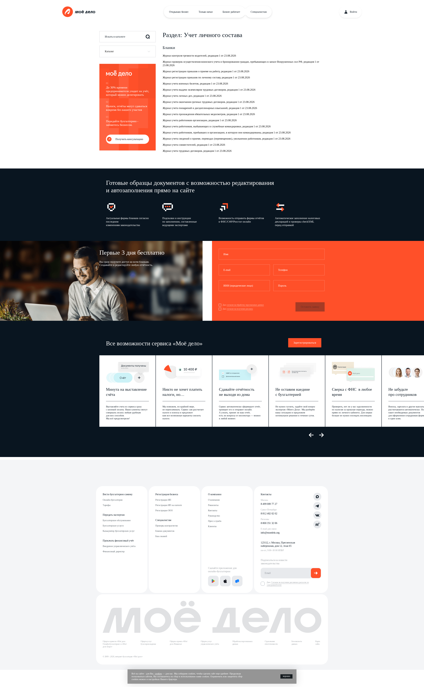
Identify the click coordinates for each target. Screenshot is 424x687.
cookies (158, 673)
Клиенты (212, 526)
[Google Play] (213, 581)
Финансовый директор (114, 551)
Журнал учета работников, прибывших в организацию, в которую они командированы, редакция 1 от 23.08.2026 (227, 132)
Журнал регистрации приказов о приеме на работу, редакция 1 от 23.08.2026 (206, 71)
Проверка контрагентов (166, 525)
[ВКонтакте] (317, 515)
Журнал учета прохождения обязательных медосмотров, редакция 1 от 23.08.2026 (209, 114)
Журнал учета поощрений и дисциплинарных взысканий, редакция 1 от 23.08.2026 (210, 108)
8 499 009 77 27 (269, 503)
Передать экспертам (113, 514)
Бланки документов (164, 531)
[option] (129, 214)
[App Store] (225, 581)
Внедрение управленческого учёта (119, 546)
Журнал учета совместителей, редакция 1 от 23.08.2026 (194, 144)
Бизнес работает (231, 11)
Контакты (212, 510)
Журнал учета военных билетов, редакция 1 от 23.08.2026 (195, 83)
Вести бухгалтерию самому (117, 494)
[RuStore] (237, 581)
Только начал (206, 11)
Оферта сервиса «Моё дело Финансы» (178, 642)
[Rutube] (317, 524)
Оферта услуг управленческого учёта (210, 642)
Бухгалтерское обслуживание (117, 520)
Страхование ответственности (271, 642)
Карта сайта (317, 642)
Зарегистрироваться (304, 342)
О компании (214, 494)
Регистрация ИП (163, 500)
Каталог (109, 51)
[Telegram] (317, 506)
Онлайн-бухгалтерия (112, 500)
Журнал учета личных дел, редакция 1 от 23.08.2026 (192, 95)
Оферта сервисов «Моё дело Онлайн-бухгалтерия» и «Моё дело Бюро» (115, 644)
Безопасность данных (297, 642)
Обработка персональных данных (242, 642)
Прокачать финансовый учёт (118, 540)
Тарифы (106, 505)
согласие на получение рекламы (240, 309)
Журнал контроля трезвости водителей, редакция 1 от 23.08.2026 (199, 55)
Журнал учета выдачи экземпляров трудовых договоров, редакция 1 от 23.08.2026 (209, 89)
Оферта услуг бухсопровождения (148, 642)
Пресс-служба (214, 521)
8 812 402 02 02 (269, 513)
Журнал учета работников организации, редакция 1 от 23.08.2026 (200, 120)
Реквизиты (213, 505)
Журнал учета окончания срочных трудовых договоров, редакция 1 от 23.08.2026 (209, 102)
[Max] (317, 497)
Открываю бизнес (179, 11)
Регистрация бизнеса (166, 494)
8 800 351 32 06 (269, 523)
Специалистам (258, 11)
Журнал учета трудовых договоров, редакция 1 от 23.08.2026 (197, 150)
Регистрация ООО (164, 510)
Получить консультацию (129, 139)
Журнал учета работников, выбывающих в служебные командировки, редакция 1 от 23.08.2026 (217, 126)
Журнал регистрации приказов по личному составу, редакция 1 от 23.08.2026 (206, 77)
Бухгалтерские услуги (113, 525)
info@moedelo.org (270, 532)
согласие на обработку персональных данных (245, 305)
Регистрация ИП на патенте (168, 505)
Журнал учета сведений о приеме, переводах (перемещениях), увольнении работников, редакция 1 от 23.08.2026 (226, 138)
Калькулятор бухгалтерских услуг (118, 531)
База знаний (161, 536)
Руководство (214, 516)
